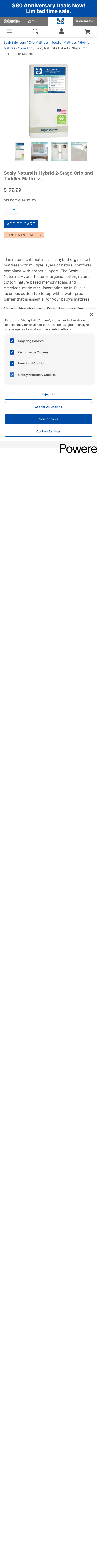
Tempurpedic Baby (85, 21)
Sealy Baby (60, 21)
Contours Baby (36, 21)
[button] (87, 32)
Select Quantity (20, 200)
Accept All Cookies (48, 406)
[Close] (91, 314)
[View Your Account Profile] (61, 32)
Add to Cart (21, 224)
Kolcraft (12, 21)
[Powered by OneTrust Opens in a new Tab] (77, 445)
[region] (48, 926)
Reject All (48, 394)
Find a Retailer (24, 235)
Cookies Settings (48, 431)
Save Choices (48, 419)
